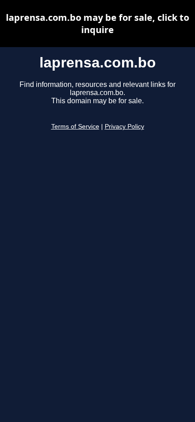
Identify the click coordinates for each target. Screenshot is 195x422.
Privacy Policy (124, 126)
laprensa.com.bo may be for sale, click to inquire (97, 23)
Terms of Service (75, 126)
